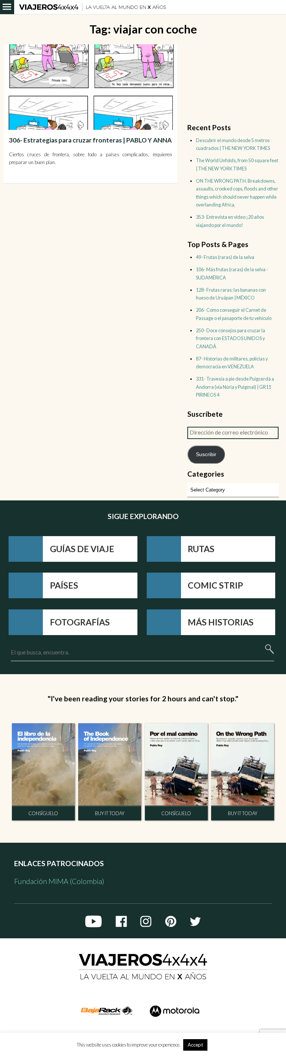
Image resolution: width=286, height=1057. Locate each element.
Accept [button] (195, 1045)
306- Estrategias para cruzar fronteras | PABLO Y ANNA (90, 140)
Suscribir (206, 454)
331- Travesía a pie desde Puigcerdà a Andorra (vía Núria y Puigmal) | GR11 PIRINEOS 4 (235, 387)
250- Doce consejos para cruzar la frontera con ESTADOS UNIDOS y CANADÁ (230, 338)
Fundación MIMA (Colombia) (59, 881)
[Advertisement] (233, 81)
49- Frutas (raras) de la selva (225, 257)
